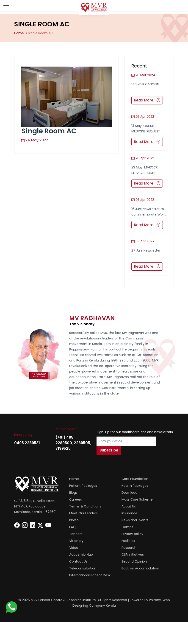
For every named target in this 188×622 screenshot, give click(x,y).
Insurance (129, 513)
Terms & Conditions (85, 506)
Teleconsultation (82, 568)
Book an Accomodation (140, 568)
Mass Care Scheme (137, 499)
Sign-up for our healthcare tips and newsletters (135, 432)
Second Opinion (134, 561)
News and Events (135, 520)
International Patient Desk (90, 575)
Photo (74, 520)
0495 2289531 (27, 442)
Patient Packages (83, 485)
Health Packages (135, 485)
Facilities (128, 540)
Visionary (76, 540)
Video (73, 547)
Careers (75, 499)
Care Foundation (135, 478)
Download (129, 492)
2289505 (82, 442)
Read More (144, 100)
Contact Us (78, 561)
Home (19, 33)
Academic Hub (81, 554)
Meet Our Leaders (83, 513)
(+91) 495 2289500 (64, 440)
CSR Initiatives (133, 554)
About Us (129, 506)
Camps (127, 527)
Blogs (73, 492)
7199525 (63, 448)
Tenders (75, 534)
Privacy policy (132, 534)
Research (129, 547)
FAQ (72, 527)
